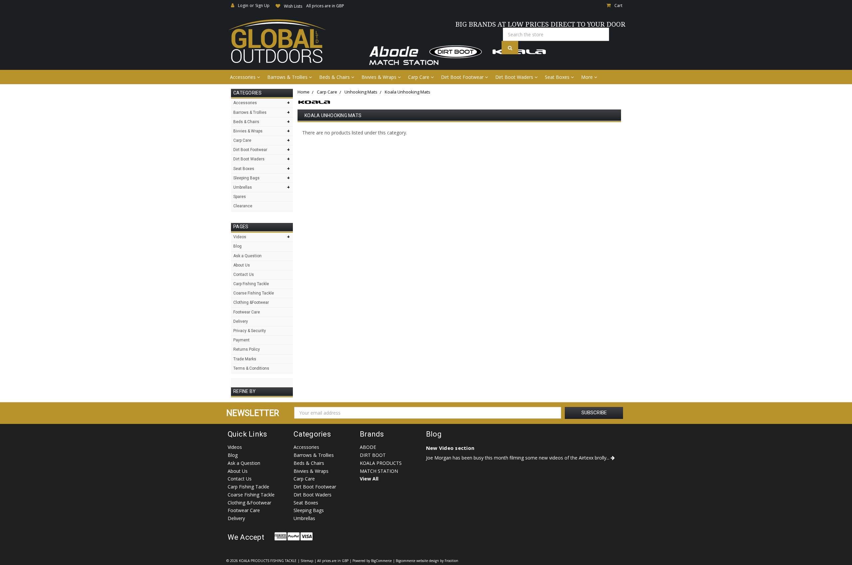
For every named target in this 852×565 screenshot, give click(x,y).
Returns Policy (246, 349)
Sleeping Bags (246, 178)
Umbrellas (242, 187)
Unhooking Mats (360, 92)
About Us (241, 265)
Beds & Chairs (335, 77)
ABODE (368, 447)
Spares (239, 196)
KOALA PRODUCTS (381, 463)
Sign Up (262, 5)
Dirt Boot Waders (514, 77)
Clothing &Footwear (251, 302)
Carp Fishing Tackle (251, 284)
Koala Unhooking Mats (407, 92)
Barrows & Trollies (288, 77)
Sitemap (307, 560)
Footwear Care (246, 312)
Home (304, 92)
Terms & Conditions (251, 368)
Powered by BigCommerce (372, 560)
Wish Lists (293, 6)
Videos (239, 237)
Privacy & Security (249, 330)
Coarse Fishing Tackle (253, 293)
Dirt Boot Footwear (463, 77)
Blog (237, 246)
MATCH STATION (379, 471)
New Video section (450, 448)
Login (243, 5)
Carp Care (419, 77)
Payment (241, 340)
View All (369, 478)
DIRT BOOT (373, 455)
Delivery (240, 321)
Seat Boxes (558, 77)
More (587, 77)
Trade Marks (244, 359)
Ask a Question (247, 256)
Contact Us (243, 274)
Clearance (242, 206)
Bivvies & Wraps (379, 77)
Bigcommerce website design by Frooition (427, 560)
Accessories (243, 77)
